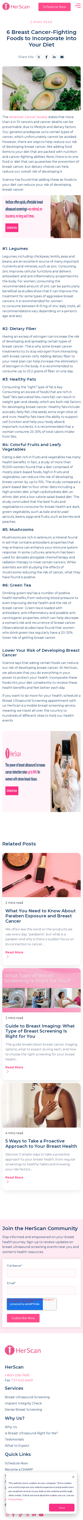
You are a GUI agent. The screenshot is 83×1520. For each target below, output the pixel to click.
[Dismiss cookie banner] (73, 1477)
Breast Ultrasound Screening (27, 1397)
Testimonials (14, 1439)
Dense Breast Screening (23, 1409)
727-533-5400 (22, 1380)
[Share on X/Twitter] (39, 57)
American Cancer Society (28, 117)
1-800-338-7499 (17, 1375)
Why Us (11, 1427)
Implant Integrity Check (23, 1403)
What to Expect (17, 1445)
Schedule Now (54, 7)
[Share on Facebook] (46, 57)
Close (62, 1507)
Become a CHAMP (19, 1469)
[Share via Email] (62, 57)
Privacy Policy (15, 1499)
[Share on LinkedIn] (54, 57)
